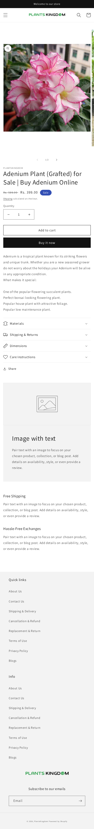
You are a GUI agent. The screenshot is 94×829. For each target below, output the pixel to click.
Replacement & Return (25, 631)
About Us (15, 591)
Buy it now (47, 243)
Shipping (7, 198)
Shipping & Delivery (22, 611)
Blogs (13, 661)
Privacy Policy (18, 651)
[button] (5, 15)
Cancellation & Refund (24, 621)
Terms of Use (18, 641)
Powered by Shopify (58, 821)
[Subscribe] (80, 801)
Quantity (8, 206)
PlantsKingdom (41, 821)
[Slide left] (37, 160)
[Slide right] (56, 160)
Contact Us (16, 601)
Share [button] (12, 369)
